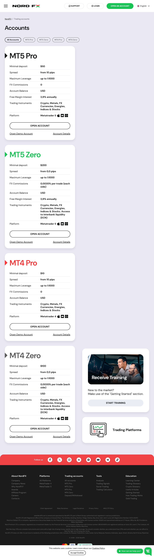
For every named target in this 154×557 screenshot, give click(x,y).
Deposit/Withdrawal (73, 495)
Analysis (100, 480)
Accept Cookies (77, 553)
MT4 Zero (72, 39)
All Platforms (45, 480)
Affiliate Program (18, 492)
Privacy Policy (93, 508)
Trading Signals (103, 483)
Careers (14, 495)
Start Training (115, 402)
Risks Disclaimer (62, 508)
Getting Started (132, 492)
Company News (18, 483)
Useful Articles (132, 489)
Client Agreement (46, 508)
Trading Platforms (127, 430)
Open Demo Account (21, 133)
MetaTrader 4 (45, 483)
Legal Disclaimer (78, 508)
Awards (14, 489)
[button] (6, 6)
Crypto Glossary (133, 486)
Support (75, 6)
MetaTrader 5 (45, 486)
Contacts (15, 498)
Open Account (40, 125)
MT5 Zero (43, 39)
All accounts (70, 480)
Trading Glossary (133, 483)
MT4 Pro (58, 39)
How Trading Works (134, 495)
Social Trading (102, 486)
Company (15, 480)
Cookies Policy (98, 548)
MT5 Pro (29, 39)
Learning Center (133, 480)
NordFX (8, 19)
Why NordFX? (17, 486)
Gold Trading (131, 498)
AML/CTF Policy (108, 508)
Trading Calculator (104, 489)
